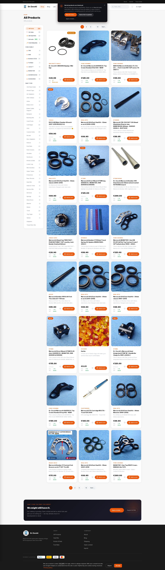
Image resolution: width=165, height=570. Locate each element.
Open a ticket (88, 545)
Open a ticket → (117, 510)
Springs (84, 238)
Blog (48, 6)
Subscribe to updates (85, 14)
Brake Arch (53, 463)
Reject (110, 565)
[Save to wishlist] (60, 80)
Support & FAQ (131, 510)
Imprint (131, 1)
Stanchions (117, 178)
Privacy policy (48, 567)
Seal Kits (84, 120)
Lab (54, 6)
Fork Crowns (86, 63)
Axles (51, 294)
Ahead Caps (53, 238)
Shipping (87, 541)
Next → (104, 27)
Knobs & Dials (57, 541)
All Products (57, 534)
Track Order (138, 1)
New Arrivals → (70, 14)
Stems (83, 178)
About (125, 1)
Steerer (116, 120)
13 (97, 27)
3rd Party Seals (55, 63)
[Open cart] (132, 7)
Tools (51, 120)
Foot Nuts (56, 545)
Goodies (84, 349)
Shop (42, 6)
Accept (118, 565)
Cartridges (85, 408)
